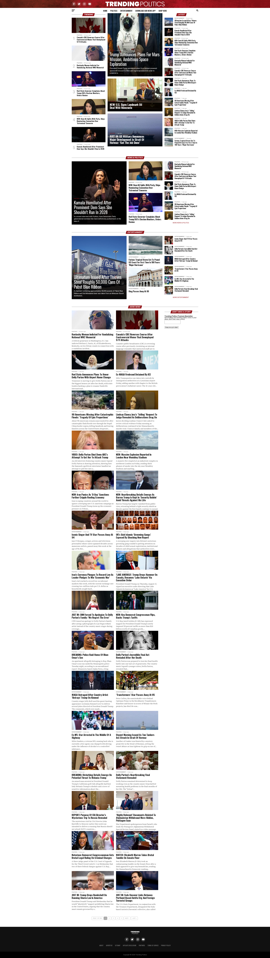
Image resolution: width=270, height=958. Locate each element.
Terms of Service (153, 945)
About (101, 945)
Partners (142, 945)
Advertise (109, 945)
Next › (127, 918)
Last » (134, 918)
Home (105, 10)
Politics (113, 10)
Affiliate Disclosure (129, 945)
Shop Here (163, 10)
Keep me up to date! (171, 327)
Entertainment (126, 10)
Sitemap (117, 945)
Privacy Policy (166, 945)
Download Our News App (145, 10)
